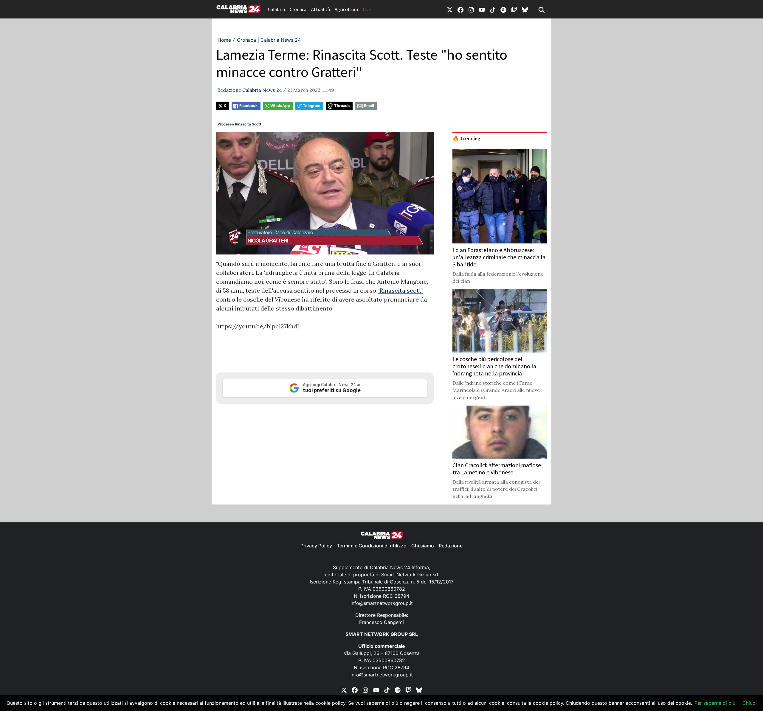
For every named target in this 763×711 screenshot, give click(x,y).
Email (369, 105)
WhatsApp (280, 105)
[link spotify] (503, 9)
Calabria (276, 9)
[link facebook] (460, 9)
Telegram (311, 105)
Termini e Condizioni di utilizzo (372, 546)
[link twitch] (514, 9)
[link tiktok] (492, 9)
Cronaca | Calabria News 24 (269, 40)
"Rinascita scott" (400, 290)
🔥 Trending (466, 138)
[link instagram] (471, 9)
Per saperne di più (714, 703)
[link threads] (524, 9)
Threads (342, 105)
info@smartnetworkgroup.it (382, 603)
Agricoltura (346, 9)
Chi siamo (422, 546)
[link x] (449, 9)
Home (224, 40)
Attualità (320, 9)
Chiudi (749, 703)
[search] (541, 9)
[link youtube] (482, 9)
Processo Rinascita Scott (239, 124)
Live (367, 9)
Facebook (248, 105)
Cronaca (298, 9)
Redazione (451, 546)
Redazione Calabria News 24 (249, 90)
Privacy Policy (316, 546)
